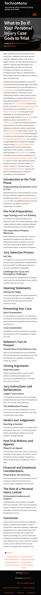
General (9, 553)
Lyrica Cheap (28, 117)
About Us (21, 592)
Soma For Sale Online (19, 104)
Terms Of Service (29, 588)
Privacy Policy (9, 592)
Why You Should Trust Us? (26, 583)
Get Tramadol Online (23, 153)
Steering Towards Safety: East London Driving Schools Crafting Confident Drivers (28, 562)
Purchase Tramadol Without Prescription (17, 139)
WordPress (27, 578)
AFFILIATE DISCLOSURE (11, 588)
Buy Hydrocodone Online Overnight (15, 158)
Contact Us (31, 592)
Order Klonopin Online (29, 101)
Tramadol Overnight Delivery (26, 106)
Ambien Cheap (13, 131)
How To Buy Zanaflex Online (24, 144)
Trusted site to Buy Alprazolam (13, 133)
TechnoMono (15, 3)
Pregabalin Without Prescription (14, 169)
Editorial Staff (11, 46)
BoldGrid (25, 573)
